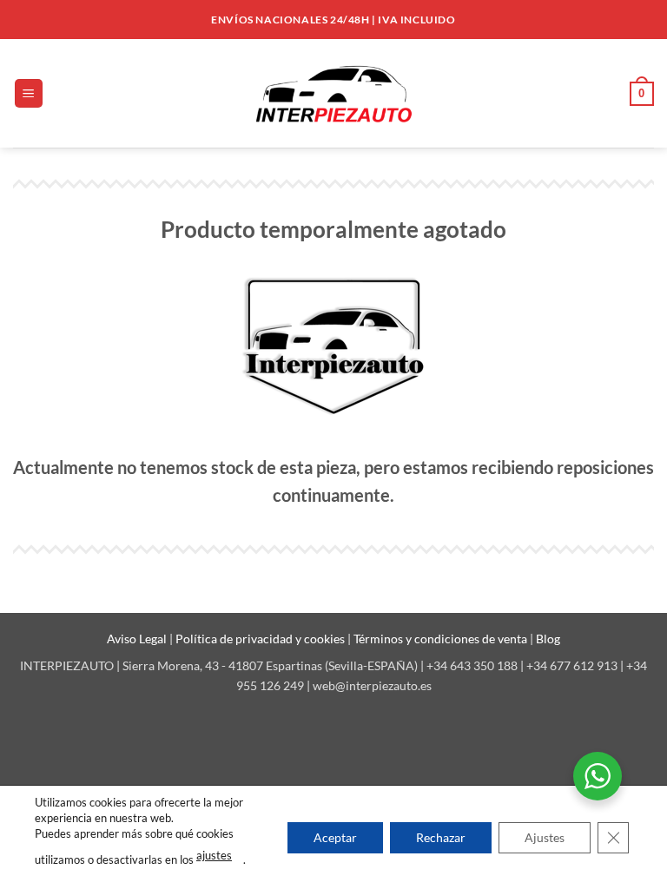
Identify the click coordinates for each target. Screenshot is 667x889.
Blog (548, 638)
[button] (29, 93)
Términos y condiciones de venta (441, 638)
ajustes (214, 855)
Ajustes (545, 836)
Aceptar (335, 836)
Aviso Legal (138, 638)
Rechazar (441, 836)
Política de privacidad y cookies (261, 638)
